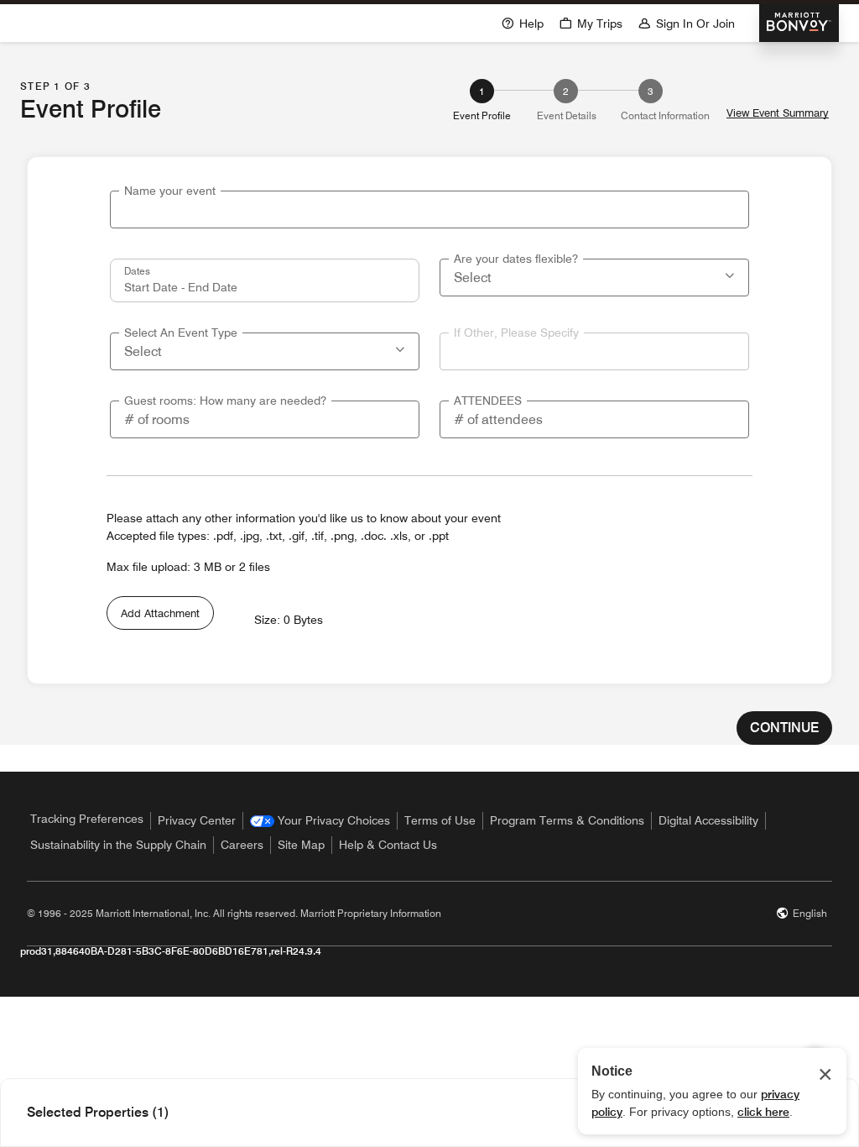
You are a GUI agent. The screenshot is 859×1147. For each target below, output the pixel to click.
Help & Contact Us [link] (388, 844)
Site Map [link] (301, 844)
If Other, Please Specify (516, 332)
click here (763, 1111)
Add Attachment (160, 613)
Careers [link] (242, 844)
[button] (731, 273)
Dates (137, 270)
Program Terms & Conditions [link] (567, 820)
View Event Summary (777, 112)
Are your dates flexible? (516, 258)
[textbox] (429, 209)
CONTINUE (784, 728)
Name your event (170, 190)
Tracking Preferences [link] (86, 818)
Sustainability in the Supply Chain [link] (118, 844)
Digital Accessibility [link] (708, 820)
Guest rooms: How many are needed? (225, 400)
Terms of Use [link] (440, 820)
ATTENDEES (488, 400)
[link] (320, 821)
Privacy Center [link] (197, 820)
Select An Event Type (180, 332)
